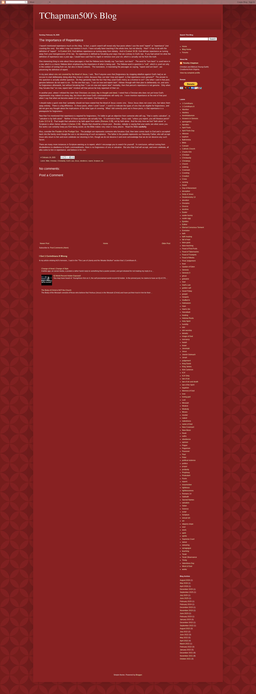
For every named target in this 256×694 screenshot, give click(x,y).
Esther (184, 224)
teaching (185, 551)
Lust (183, 400)
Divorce (185, 206)
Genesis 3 (186, 273)
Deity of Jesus (187, 194)
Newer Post (44, 243)
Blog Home (186, 49)
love (183, 394)
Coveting (185, 173)
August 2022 (185, 629)
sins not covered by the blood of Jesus (71, 74)
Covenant (186, 170)
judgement (186, 361)
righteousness (187, 491)
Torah (184, 554)
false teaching (187, 246)
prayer (184, 466)
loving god (186, 397)
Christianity (61, 161)
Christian (53, 161)
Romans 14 (186, 494)
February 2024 (186, 604)
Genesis (185, 270)
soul (183, 527)
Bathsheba (186, 140)
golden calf (186, 288)
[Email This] (61, 157)
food (184, 264)
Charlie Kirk (187, 152)
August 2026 (185, 580)
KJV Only (185, 376)
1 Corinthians (187, 103)
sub (146, 64)
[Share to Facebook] (70, 157)
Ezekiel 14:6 (65, 51)
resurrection (187, 485)
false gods (186, 243)
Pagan (184, 445)
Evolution (186, 231)
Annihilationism (188, 116)
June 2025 (184, 598)
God (183, 282)
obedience (83, 161)
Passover (186, 451)
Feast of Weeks (188, 258)
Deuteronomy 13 (189, 197)
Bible (47, 161)
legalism (185, 388)
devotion (185, 200)
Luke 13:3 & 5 (46, 121)
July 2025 (184, 595)
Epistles (185, 221)
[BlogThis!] (64, 157)
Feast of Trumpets (189, 255)
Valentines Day (188, 563)
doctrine (185, 209)
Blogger (139, 675)
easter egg (186, 218)
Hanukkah (186, 312)
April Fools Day (188, 131)
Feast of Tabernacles (190, 252)
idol (183, 327)
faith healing (187, 237)
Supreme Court (188, 539)
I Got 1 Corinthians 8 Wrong (53, 256)
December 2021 (186, 653)
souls (184, 530)
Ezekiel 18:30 (131, 51)
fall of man (186, 240)
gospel (185, 294)
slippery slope (187, 524)
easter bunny (187, 215)
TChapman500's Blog (78, 15)
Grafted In (186, 300)
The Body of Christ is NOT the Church (56, 290)
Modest (185, 406)
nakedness (186, 421)
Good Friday (187, 291)
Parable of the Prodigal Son (67, 131)
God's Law (70, 161)
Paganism (186, 448)
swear (184, 542)
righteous (186, 488)
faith (183, 233)
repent (90, 161)
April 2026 (184, 586)
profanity (185, 470)
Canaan (185, 146)
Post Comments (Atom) (59, 248)
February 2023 (186, 617)
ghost (184, 276)
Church (185, 164)
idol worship (187, 330)
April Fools (186, 128)
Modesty (185, 409)
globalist (185, 279)
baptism (185, 137)
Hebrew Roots (188, 318)
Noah (184, 433)
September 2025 (186, 592)
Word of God (187, 566)
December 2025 (186, 589)
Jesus (77, 161)
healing (185, 315)
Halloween (186, 303)
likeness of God (188, 391)
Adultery (185, 113)
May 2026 (184, 583)
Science (185, 509)
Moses (184, 412)
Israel (184, 345)
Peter (184, 457)
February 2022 (186, 647)
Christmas (186, 161)
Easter (184, 212)
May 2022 (184, 638)
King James (187, 367)
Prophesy (186, 472)
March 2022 (184, 644)
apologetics (186, 122)
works (184, 569)
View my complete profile (190, 73)
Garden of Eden (188, 267)
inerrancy (186, 339)
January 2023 (185, 619)
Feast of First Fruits (189, 249)
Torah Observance (189, 557)
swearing (185, 545)
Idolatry (185, 333)
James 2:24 (75, 124)
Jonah (184, 357)
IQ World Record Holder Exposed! (67, 276)
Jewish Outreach (189, 355)
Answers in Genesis (190, 118)
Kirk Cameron (187, 370)
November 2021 (186, 656)
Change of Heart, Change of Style (54, 269)
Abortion (185, 109)
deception (186, 191)
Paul (184, 454)
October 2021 (185, 659)
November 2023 (186, 610)
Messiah (185, 403)
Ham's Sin (186, 309)
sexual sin (186, 518)
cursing (185, 182)
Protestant (186, 475)
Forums (185, 52)
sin (102, 161)
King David (186, 364)
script (184, 512)
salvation (185, 503)
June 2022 (184, 635)
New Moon (186, 430)
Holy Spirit (186, 321)
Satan (184, 506)
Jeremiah (186, 348)
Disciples (185, 203)
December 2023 (186, 607)
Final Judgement (189, 261)
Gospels (185, 297)
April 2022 (184, 641)
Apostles (185, 125)
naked (184, 418)
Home (105, 243)
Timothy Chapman (190, 63)
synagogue (186, 548)
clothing (185, 167)
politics (185, 463)
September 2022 (186, 626)
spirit (184, 533)
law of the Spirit (188, 385)
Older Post (166, 243)
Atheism (185, 134)
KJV (183, 373)
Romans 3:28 (107, 121)
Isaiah (184, 342)
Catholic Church (188, 149)
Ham (184, 306)
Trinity (184, 560)
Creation (185, 176)
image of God (187, 336)
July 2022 (184, 632)
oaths (184, 436)
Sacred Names (188, 500)
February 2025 (186, 601)
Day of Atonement (189, 188)
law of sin (186, 379)
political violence (189, 460)
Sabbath (185, 497)
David (184, 185)
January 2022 (185, 650)
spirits (184, 536)
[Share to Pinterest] (73, 157)
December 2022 (186, 622)
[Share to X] (67, 157)
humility (185, 324)
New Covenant (188, 427)
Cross (184, 179)
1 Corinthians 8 (188, 106)
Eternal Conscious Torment (193, 227)
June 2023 (184, 613)
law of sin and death (190, 382)
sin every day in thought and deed (102, 93)
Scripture (97, 161)
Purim (184, 479)
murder (185, 415)
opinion (185, 442)
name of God (187, 424)
